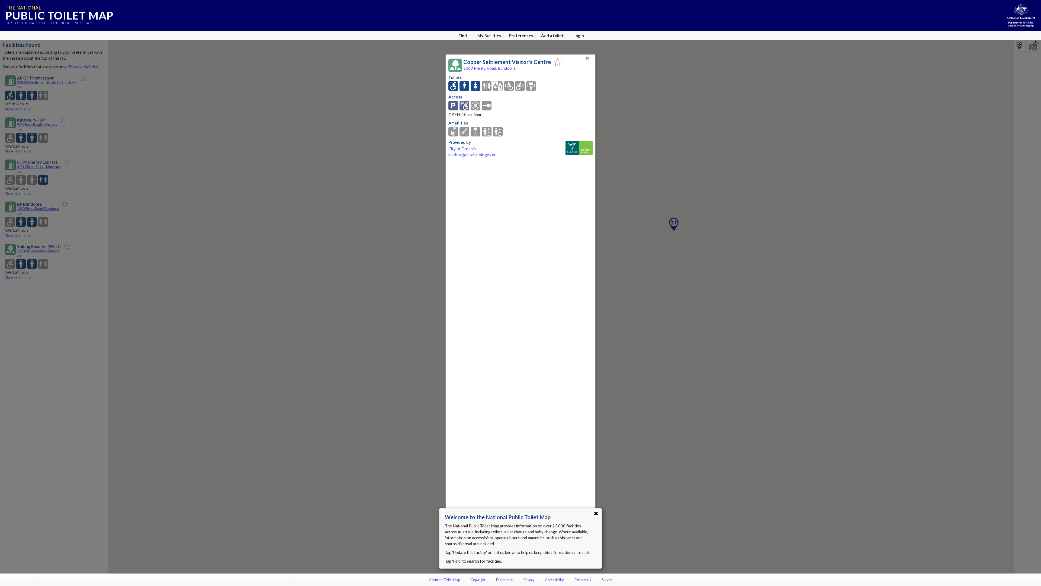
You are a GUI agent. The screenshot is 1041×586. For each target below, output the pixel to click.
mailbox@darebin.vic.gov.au (472, 154)
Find (462, 35)
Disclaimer (504, 580)
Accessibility (554, 580)
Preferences (521, 35)
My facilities (489, 35)
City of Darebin (462, 148)
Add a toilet (552, 35)
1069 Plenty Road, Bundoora (489, 68)
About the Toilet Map (444, 580)
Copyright (478, 580)
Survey (607, 580)
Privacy (528, 580)
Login (578, 35)
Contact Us (582, 580)
